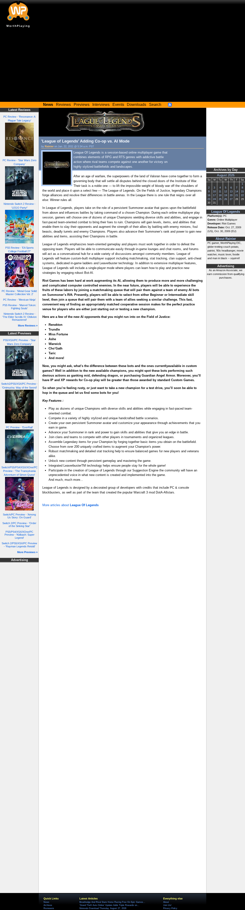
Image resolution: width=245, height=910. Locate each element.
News (46, 902)
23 (208, 199)
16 (208, 195)
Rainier (49, 146)
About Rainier (226, 238)
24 (214, 199)
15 (242, 191)
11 (220, 191)
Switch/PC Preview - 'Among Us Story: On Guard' (19, 516)
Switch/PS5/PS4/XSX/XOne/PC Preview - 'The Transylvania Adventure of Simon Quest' (19, 471)
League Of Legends (225, 211)
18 (220, 195)
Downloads (136, 105)
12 (225, 191)
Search (155, 105)
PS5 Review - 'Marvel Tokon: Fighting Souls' (19, 307)
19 (225, 195)
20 (231, 195)
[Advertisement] (122, 65)
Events (118, 105)
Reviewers (49, 908)
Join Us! (167, 905)
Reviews (63, 105)
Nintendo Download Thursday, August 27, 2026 (102, 908)
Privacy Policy (170, 908)
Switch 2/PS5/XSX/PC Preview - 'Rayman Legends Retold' (19, 545)
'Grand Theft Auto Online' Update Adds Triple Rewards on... (109, 905)
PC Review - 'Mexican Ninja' (19, 299)
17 (214, 195)
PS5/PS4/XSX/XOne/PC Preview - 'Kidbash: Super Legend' (19, 534)
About (166, 902)
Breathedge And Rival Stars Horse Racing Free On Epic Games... (112, 902)
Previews (81, 105)
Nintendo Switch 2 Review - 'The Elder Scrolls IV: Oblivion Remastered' (19, 316)
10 (214, 191)
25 (220, 199)
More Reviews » (28, 325)
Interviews (101, 105)
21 (236, 195)
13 (231, 191)
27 (231, 199)
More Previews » (27, 552)
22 (242, 195)
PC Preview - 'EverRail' (19, 427)
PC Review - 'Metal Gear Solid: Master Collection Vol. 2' (19, 293)
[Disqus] (122, 572)
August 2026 (225, 175)
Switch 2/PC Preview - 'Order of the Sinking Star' (19, 525)
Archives (48, 905)
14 (236, 191)
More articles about (70, 505)
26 (225, 199)
